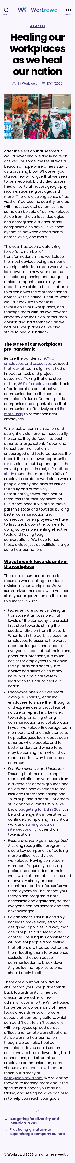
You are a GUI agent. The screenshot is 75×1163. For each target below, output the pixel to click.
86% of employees (34, 383)
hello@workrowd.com (23, 1077)
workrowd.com (44, 1067)
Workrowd (30, 83)
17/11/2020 (55, 83)
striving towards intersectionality (31, 827)
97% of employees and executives (30, 361)
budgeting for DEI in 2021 (40, 809)
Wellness (37, 26)
